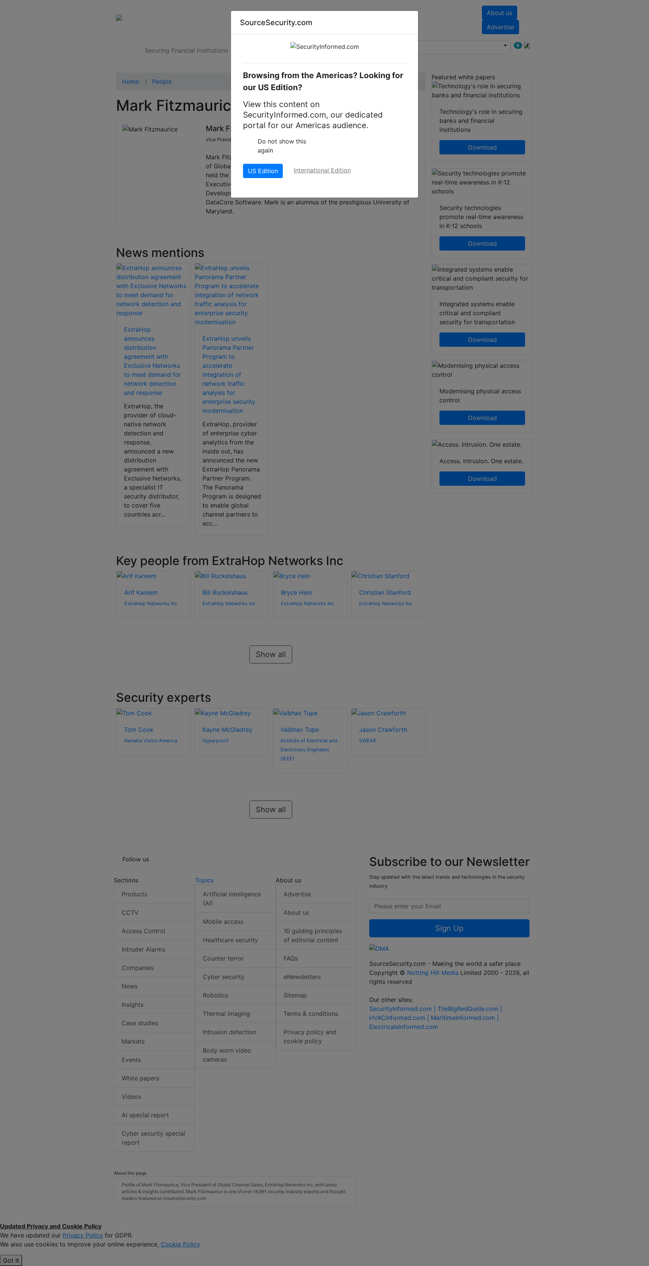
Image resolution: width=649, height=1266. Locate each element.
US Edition (263, 171)
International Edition (322, 170)
